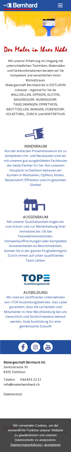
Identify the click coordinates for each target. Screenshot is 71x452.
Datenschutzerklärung (25, 445)
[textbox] (36, 81)
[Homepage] (22, 8)
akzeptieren (52, 445)
